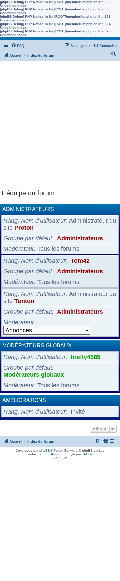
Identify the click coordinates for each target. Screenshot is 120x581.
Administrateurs (28, 209)
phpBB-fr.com (54, 454)
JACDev (88, 454)
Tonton (24, 301)
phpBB (44, 450)
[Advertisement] (60, 126)
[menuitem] (17, 45)
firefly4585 (85, 357)
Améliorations (24, 400)
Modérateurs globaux (37, 345)
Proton (24, 227)
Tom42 (80, 260)
